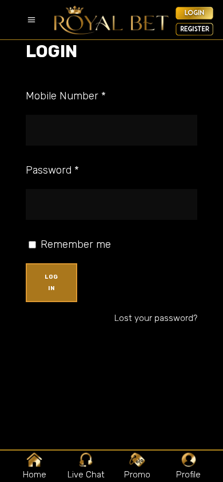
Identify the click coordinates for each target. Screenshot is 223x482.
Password (52, 170)
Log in (51, 283)
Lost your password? (155, 318)
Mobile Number (66, 96)
